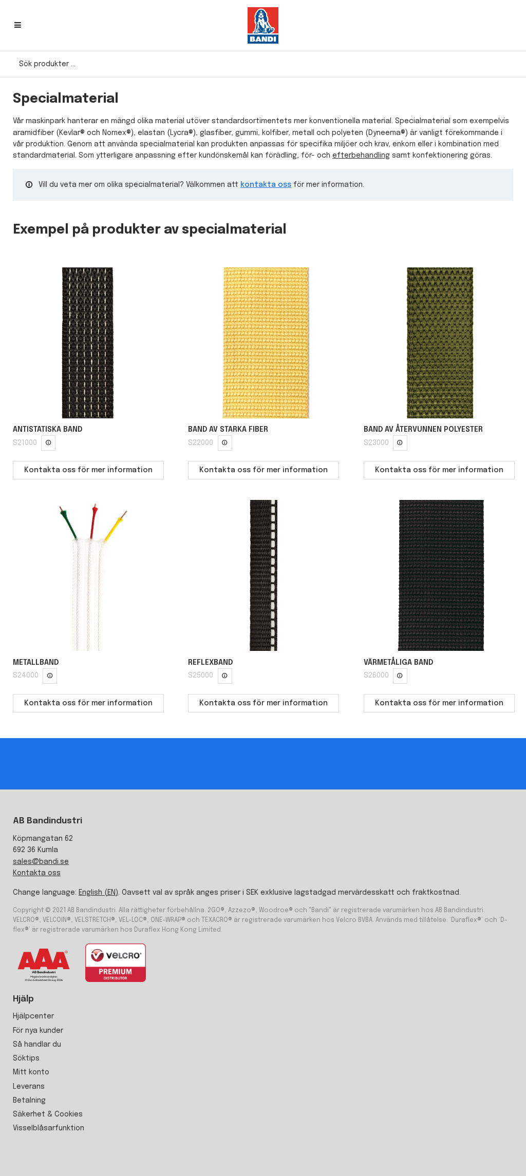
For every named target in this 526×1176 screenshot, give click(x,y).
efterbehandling (361, 155)
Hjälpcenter (33, 1016)
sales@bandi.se (41, 861)
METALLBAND (36, 662)
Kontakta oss (37, 873)
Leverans (29, 1086)
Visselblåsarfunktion (48, 1128)
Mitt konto (31, 1072)
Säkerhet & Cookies (48, 1114)
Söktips (26, 1058)
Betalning (29, 1100)
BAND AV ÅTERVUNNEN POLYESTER (423, 429)
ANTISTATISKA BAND (47, 429)
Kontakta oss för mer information (88, 470)
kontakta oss (265, 184)
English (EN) (98, 892)
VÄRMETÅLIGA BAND (398, 662)
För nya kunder (38, 1030)
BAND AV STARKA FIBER (228, 429)
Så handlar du (37, 1044)
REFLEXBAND (210, 662)
